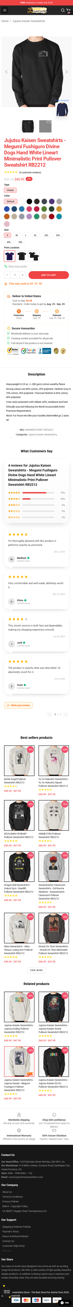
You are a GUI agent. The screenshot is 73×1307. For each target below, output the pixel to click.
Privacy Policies (10, 1201)
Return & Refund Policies (15, 1236)
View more (36, 970)
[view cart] (68, 10)
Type (6, 184)
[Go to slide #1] (28, 126)
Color (7, 195)
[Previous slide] (6, 71)
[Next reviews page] (66, 714)
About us (7, 1192)
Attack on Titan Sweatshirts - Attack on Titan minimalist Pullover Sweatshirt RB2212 (53, 950)
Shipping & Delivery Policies (16, 1226)
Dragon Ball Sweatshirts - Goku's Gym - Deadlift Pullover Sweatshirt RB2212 (18, 888)
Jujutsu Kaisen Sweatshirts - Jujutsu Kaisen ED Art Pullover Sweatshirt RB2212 (53, 1083)
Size (6, 229)
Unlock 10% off (7, 1292)
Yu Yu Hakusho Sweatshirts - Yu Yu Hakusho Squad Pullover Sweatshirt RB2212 (54, 782)
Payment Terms (10, 1231)
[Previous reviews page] (49, 714)
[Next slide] (66, 71)
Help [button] (67, 1303)
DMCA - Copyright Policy (15, 1206)
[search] (63, 10)
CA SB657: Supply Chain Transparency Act (24, 1211)
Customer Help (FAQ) (13, 1246)
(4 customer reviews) (30, 172)
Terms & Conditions (12, 1196)
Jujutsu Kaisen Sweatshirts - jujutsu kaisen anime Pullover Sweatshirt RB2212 (53, 1028)
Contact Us (8, 1241)
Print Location (11, 247)
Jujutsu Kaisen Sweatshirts (28, 21)
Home (4, 21)
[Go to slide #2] (45, 126)
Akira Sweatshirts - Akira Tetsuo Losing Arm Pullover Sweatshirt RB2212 (18, 950)
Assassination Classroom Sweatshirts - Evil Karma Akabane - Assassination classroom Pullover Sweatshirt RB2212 (52, 892)
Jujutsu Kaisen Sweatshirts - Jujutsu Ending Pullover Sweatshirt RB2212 (19, 1028)
